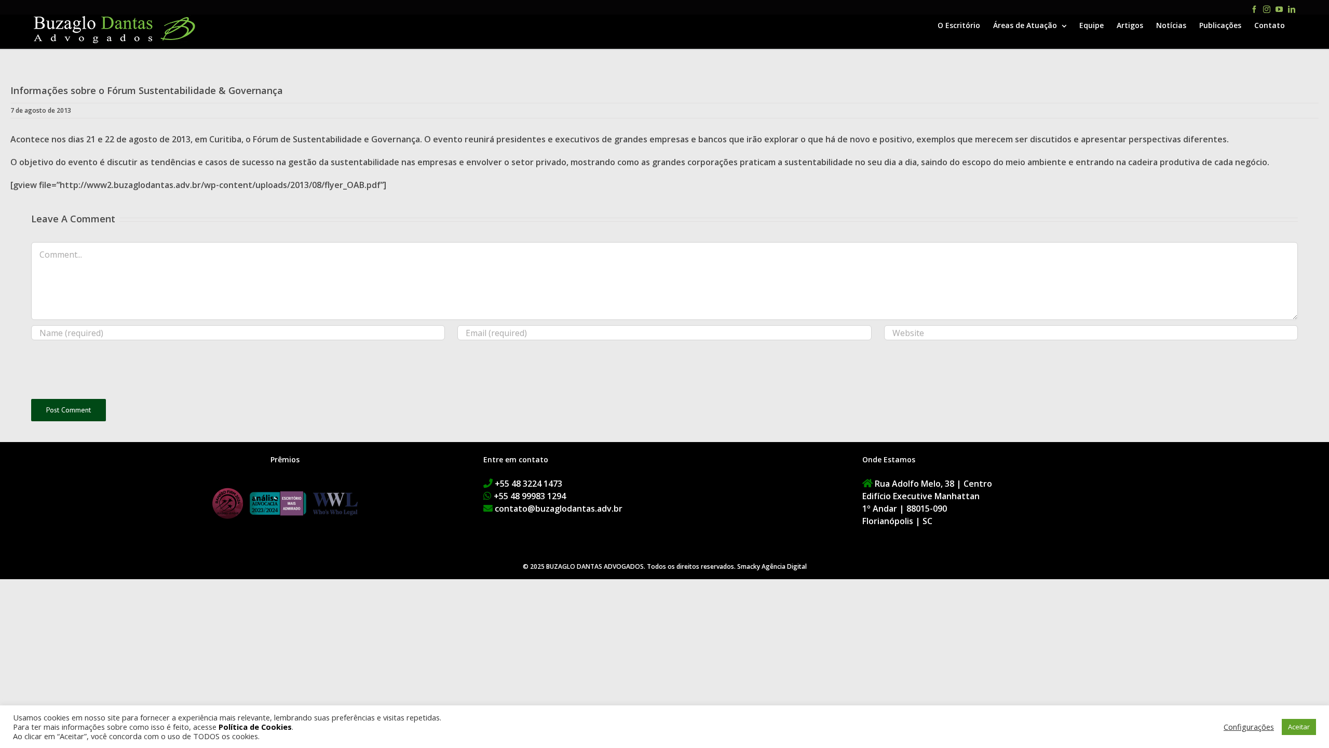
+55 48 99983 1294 (530, 496)
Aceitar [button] (1299, 726)
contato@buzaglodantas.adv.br (558, 508)
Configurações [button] (1249, 726)
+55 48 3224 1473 (528, 483)
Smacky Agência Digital (772, 566)
